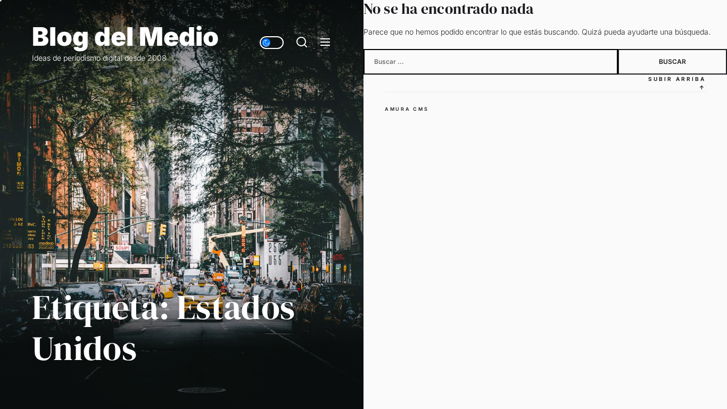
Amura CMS (406, 109)
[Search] (301, 42)
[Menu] (325, 42)
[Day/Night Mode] (272, 42)
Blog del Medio (125, 36)
